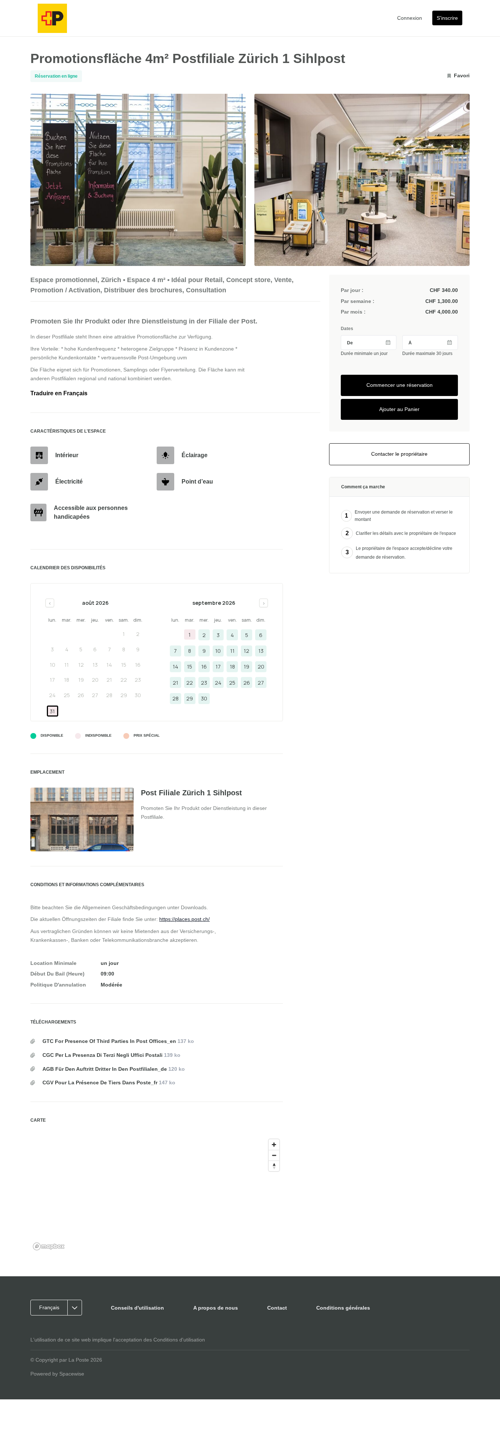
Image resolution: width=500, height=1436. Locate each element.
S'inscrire (447, 18)
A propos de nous (215, 1308)
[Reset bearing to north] (274, 1166)
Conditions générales (343, 1308)
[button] (58, 1308)
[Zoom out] (274, 1155)
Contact (277, 1308)
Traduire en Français (58, 393)
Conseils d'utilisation (137, 1308)
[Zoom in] (274, 1144)
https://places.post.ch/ (184, 919)
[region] (156, 1194)
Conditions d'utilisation (179, 1340)
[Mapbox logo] (49, 1246)
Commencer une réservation (399, 385)
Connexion (409, 18)
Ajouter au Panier (399, 409)
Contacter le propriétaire (399, 454)
